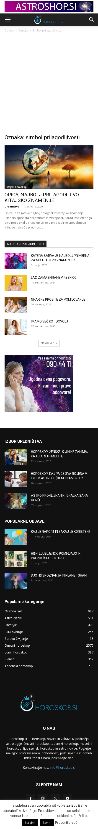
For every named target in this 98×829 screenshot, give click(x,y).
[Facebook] (30, 798)
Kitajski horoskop (16, 187)
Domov (9, 30)
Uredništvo (12, 206)
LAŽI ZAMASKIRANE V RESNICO (54, 277)
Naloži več (47, 343)
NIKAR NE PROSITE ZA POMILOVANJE (58, 299)
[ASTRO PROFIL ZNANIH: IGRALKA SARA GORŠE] (16, 501)
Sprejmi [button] (30, 822)
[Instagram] (42, 798)
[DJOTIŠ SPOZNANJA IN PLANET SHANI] (16, 581)
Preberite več (66, 822)
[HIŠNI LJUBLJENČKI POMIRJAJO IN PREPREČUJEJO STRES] (16, 559)
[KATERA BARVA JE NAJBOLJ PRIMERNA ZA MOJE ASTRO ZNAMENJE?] (16, 261)
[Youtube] (67, 798)
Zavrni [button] (47, 822)
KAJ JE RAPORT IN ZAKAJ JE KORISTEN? (60, 531)
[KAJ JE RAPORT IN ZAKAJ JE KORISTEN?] (16, 537)
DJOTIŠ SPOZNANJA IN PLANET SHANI (59, 575)
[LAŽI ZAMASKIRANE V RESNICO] (16, 283)
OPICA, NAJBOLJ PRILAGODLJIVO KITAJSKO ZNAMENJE (42, 197)
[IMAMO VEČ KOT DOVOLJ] (16, 327)
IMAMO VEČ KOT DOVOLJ (49, 321)
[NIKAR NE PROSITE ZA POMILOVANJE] (16, 305)
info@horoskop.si (62, 767)
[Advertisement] (49, 84)
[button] (7, 19)
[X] (55, 798)
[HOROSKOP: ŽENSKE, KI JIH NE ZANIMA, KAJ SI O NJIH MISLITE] (16, 457)
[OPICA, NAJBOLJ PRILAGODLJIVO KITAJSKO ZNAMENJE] (49, 167)
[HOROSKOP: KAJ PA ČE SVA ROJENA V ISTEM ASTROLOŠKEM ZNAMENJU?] (16, 479)
